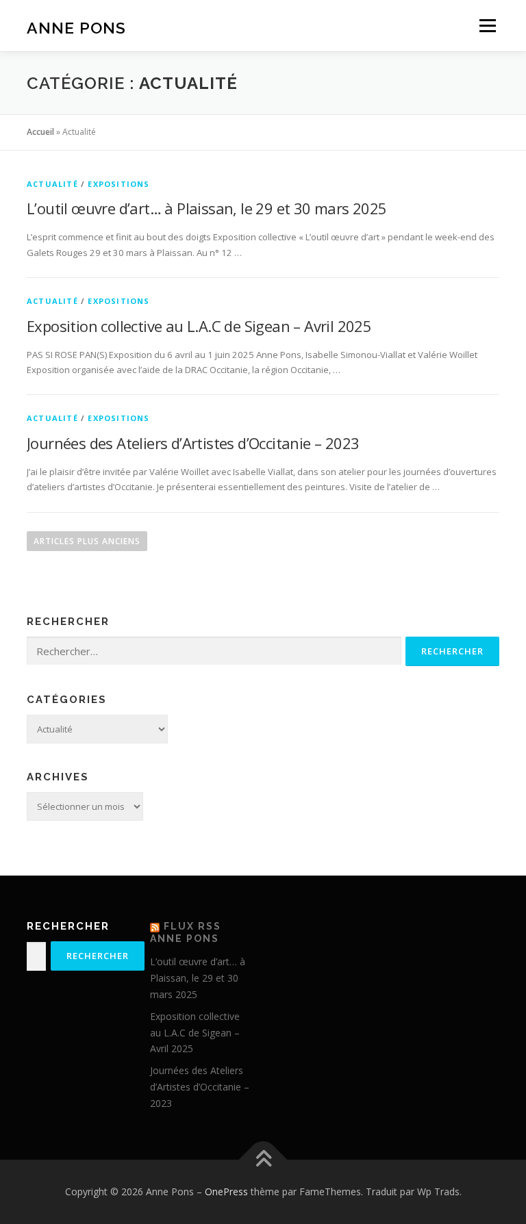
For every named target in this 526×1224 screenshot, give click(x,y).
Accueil (40, 132)
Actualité (52, 184)
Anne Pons (76, 27)
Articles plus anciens (87, 541)
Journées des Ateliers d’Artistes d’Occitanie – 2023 (193, 443)
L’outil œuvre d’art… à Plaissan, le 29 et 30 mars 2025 (207, 208)
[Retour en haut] (263, 1160)
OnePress (226, 1191)
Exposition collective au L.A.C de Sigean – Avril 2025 (199, 326)
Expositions (118, 184)
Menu (487, 25)
